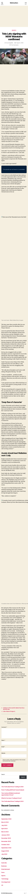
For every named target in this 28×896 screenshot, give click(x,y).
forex (2, 872)
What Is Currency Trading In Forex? (11, 798)
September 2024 (6, 819)
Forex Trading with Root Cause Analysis (12, 790)
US (2, 885)
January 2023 (5, 835)
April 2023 (4, 828)
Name (3, 740)
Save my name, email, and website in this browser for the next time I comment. (14, 760)
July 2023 (4, 825)
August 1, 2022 (19, 42)
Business (4, 866)
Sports (14, 30)
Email (3, 746)
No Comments (14, 45)
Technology (4, 879)
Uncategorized (5, 882)
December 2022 (6, 838)
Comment (4, 727)
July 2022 (4, 854)
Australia (4, 863)
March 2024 (4, 822)
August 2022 (5, 851)
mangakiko (10, 42)
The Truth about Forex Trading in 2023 (12, 801)
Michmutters (14, 3)
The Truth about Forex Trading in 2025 (12, 786)
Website (3, 753)
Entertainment (5, 869)
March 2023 (4, 831)
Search (3, 774)
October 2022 (5, 844)
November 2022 (6, 841)
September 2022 (6, 847)
